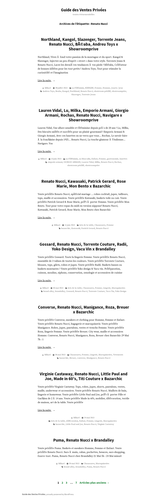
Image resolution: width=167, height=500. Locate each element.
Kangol (65, 91)
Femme (98, 88)
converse (81, 358)
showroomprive (119, 91)
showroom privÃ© (102, 91)
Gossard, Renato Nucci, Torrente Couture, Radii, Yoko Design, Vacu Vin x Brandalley (83, 247)
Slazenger (76, 94)
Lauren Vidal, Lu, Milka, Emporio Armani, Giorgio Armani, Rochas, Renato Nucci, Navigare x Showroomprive (83, 115)
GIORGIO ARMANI (72, 162)
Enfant (94, 159)
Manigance (92, 358)
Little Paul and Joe (74, 424)
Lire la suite (54, 81)
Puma (89, 467)
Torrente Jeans (89, 94)
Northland (74, 91)
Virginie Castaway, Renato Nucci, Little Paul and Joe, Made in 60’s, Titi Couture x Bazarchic (83, 376)
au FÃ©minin (78, 88)
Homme (106, 88)
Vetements (118, 355)
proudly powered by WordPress (60, 494)
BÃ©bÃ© (89, 88)
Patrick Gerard (88, 228)
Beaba (58, 91)
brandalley (60, 291)
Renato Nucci (87, 91)
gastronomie (112, 159)
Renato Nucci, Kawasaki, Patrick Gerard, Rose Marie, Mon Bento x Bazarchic (83, 184)
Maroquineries (118, 288)
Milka (97, 162)
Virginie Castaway (105, 424)
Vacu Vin (110, 291)
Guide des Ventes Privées (83, 9)
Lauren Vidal (88, 162)
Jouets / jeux (117, 88)
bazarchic (65, 228)
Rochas (117, 162)
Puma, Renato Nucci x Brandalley (83, 440)
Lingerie (107, 288)
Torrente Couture (97, 291)
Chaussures (100, 225)
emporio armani (55, 162)
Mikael (48, 88)
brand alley (48, 291)
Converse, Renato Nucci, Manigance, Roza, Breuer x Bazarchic (83, 309)
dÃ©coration (72, 421)
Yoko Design (120, 291)
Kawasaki (75, 228)
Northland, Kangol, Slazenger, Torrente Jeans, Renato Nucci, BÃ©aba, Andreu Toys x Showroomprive (83, 44)
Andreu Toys (48, 91)
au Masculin (84, 159)
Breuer (73, 358)
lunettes (123, 159)
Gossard (70, 291)
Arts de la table (86, 225)
